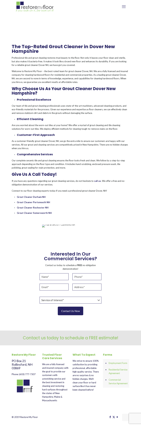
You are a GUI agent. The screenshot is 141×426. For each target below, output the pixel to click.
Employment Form (118, 363)
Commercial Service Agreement (118, 381)
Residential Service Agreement (118, 371)
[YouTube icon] (117, 416)
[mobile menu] (124, 6)
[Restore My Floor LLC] (35, 6)
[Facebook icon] (110, 416)
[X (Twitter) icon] (113, 416)
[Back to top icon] (125, 417)
